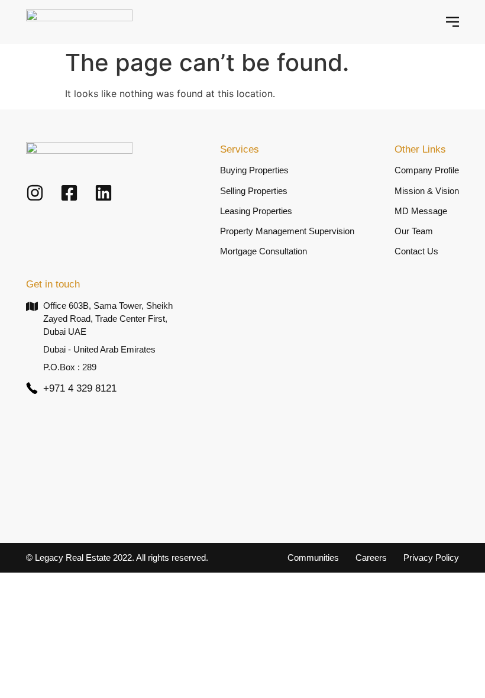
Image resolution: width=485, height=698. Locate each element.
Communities (313, 558)
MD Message (421, 211)
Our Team (414, 231)
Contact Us (416, 251)
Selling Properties (253, 191)
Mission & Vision (427, 191)
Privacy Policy (431, 558)
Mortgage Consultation (263, 251)
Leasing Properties (256, 211)
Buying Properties (254, 170)
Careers (371, 558)
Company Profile (427, 170)
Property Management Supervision (287, 231)
